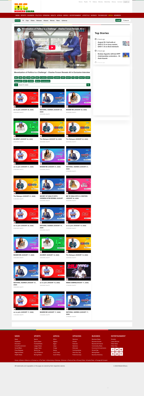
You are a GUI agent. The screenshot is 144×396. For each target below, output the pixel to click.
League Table (38, 348)
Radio (86, 2)
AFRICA (59, 15)
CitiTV (63, 77)
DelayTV (82, 77)
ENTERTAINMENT (75, 15)
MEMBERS (117, 15)
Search (127, 20)
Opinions (75, 339)
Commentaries (76, 350)
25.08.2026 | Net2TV (71, 141)
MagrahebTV (18, 81)
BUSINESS (30, 15)
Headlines (17, 341)
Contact (119, 2)
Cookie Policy (90, 360)
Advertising (50, 360)
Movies (100, 2)
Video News (114, 344)
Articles (74, 341)
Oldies (32, 20)
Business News (96, 339)
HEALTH (53, 15)
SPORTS (23, 15)
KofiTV (88, 77)
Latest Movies (115, 341)
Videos (95, 2)
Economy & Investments (99, 348)
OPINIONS (46, 15)
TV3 (73, 77)
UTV (77, 77)
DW (24, 77)
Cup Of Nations (38, 352)
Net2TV (68, 77)
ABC (37, 77)
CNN (20, 77)
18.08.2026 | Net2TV (18, 287)
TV (90, 2)
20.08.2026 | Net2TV (71, 200)
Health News (18, 355)
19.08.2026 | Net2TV (45, 230)
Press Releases (19, 350)
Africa (54, 339)
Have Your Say (76, 352)
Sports (36, 339)
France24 (50, 77)
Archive (17, 20)
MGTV (25, 81)
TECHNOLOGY (102, 15)
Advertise (107, 2)
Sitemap (57, 360)
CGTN (28, 77)
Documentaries (45, 81)
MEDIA (110, 15)
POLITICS (38, 15)
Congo (55, 348)
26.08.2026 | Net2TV (18, 112)
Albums (46, 20)
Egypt (55, 344)
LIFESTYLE (86, 15)
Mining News (95, 352)
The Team (43, 360)
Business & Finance (97, 344)
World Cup (37, 350)
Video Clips (114, 346)
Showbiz (113, 339)
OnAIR (118, 20)
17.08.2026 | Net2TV (71, 285)
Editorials (75, 348)
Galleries (64, 20)
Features (75, 344)
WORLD (65, 15)
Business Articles (96, 341)
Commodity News (97, 346)
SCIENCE (94, 15)
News (58, 20)
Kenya (55, 350)
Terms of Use (72, 360)
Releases (39, 20)
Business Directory (97, 355)
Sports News (37, 341)
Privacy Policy (81, 360)
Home (80, 2)
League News (38, 346)
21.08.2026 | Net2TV (18, 169)
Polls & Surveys (76, 355)
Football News (38, 344)
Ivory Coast (56, 352)
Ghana (114, 2)
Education (18, 344)
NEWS (17, 15)
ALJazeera (43, 77)
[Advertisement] (71, 391)
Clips (27, 20)
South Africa (56, 355)
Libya (54, 346)
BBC (16, 77)
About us (28, 360)
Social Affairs (18, 348)
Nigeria (55, 341)
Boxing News (38, 355)
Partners (64, 360)
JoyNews (57, 77)
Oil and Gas (95, 350)
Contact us (35, 360)
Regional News (19, 352)
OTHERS (30, 81)
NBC (33, 77)
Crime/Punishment (20, 346)
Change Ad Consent (101, 360)
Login (126, 2)
